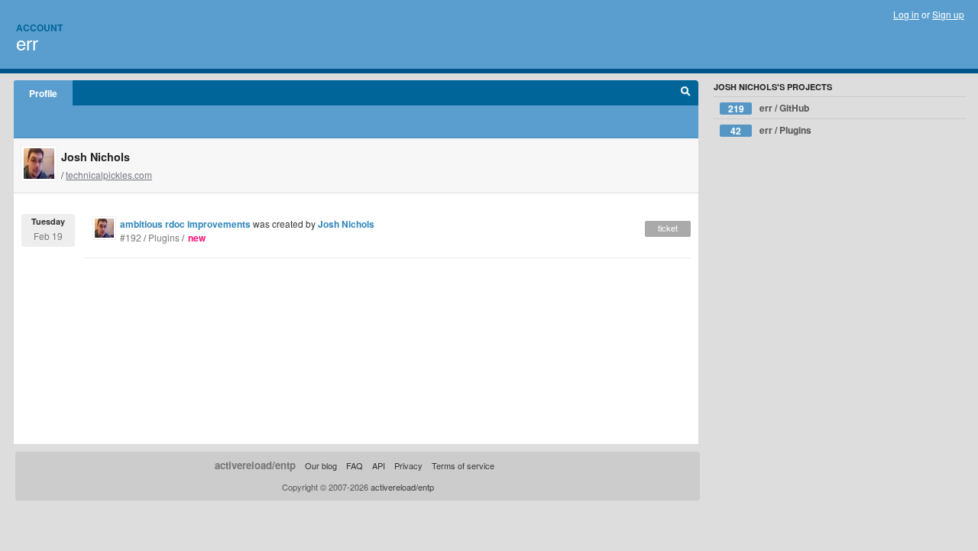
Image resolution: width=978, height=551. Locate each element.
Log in (906, 14)
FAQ (354, 465)
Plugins (164, 237)
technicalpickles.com (109, 174)
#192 (130, 237)
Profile (43, 93)
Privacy (408, 465)
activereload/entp (255, 465)
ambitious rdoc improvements (185, 224)
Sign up (948, 14)
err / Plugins (770, 130)
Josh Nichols (346, 224)
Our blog (321, 465)
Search (685, 93)
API (378, 465)
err (27, 42)
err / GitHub (769, 108)
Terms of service (463, 465)
